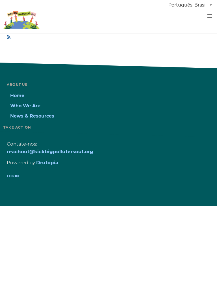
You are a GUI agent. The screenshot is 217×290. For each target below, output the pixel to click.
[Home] (21, 27)
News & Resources (32, 116)
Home (17, 95)
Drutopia (47, 162)
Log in (13, 176)
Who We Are (25, 105)
